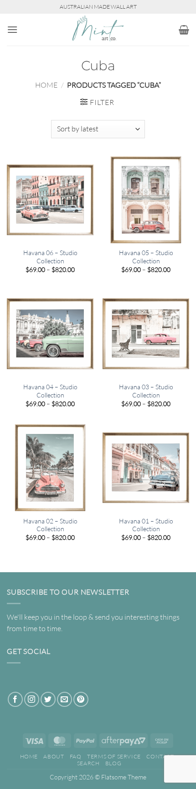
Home (46, 84)
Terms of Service (114, 756)
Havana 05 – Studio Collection (146, 257)
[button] (12, 29)
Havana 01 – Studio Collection (146, 525)
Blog (113, 763)
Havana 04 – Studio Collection (50, 391)
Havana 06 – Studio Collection (50, 257)
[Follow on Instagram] (31, 699)
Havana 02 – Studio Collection (50, 525)
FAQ (76, 756)
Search (88, 763)
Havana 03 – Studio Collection (146, 391)
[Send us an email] (64, 699)
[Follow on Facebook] (15, 699)
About (53, 756)
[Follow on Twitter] (48, 699)
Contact (160, 756)
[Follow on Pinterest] (80, 699)
